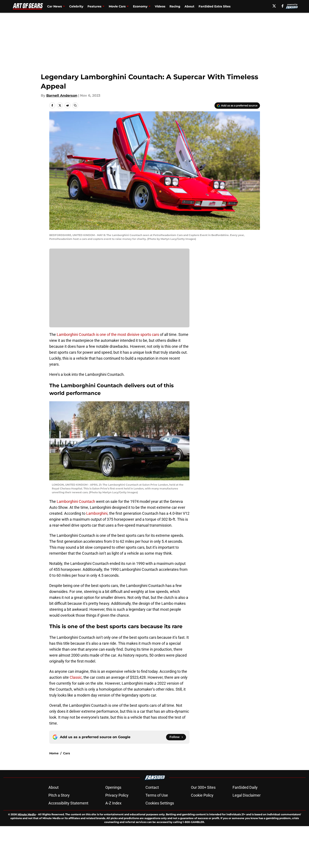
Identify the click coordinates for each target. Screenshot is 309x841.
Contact (152, 787)
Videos (160, 6)
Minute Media (27, 814)
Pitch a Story (59, 795)
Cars (66, 753)
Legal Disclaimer (247, 795)
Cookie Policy (202, 795)
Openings (113, 787)
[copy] (75, 105)
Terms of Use (156, 795)
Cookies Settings (159, 803)
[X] (274, 6)
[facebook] (283, 6)
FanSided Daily (245, 787)
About (189, 6)
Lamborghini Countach (76, 501)
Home (54, 753)
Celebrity (76, 6)
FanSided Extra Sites (214, 6)
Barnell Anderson (61, 95)
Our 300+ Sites (203, 787)
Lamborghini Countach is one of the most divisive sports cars (108, 334)
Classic (76, 677)
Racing (174, 6)
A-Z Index (113, 803)
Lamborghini (96, 513)
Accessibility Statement (68, 803)
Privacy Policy (116, 795)
